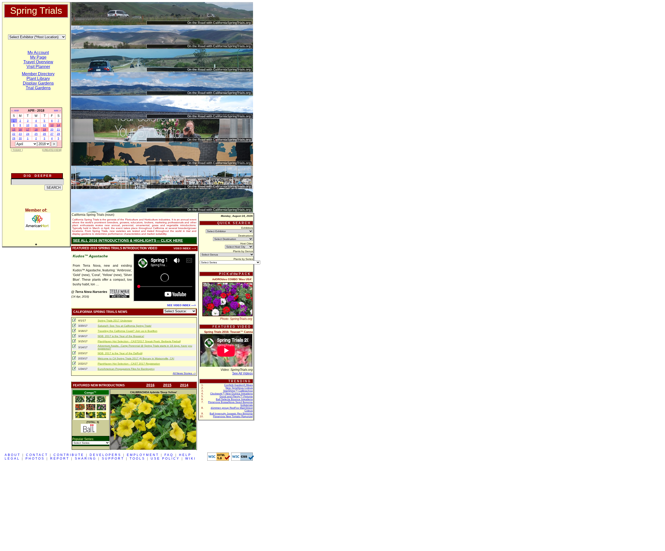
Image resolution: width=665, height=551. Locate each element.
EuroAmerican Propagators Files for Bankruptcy (126, 368)
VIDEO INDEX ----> (185, 248)
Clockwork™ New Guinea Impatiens (231, 393)
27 (52, 133)
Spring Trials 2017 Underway (115, 320)
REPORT (59, 458)
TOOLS (137, 458)
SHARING (85, 458)
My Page (38, 57)
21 (58, 129)
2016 (150, 385)
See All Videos (242, 373)
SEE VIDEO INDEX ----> (181, 305)
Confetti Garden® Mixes (238, 385)
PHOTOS (35, 458)
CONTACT (37, 455)
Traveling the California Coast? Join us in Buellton (127, 331)
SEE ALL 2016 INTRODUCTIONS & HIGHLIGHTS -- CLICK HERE (128, 240)
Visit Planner (38, 66)
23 (20, 133)
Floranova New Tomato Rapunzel (233, 416)
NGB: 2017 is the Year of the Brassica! (121, 336)
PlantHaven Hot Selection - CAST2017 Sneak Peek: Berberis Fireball (139, 341)
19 (44, 129)
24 (27, 133)
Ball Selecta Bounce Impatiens (234, 399)
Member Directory (38, 74)
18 (36, 129)
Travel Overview (38, 62)
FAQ (169, 455)
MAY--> (57, 111)
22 (13, 133)
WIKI (190, 458)
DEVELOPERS (105, 455)
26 (44, 133)
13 (52, 125)
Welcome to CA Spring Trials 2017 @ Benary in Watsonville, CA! (136, 358)
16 (20, 129)
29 (13, 138)
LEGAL (12, 458)
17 (27, 129)
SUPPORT (113, 458)
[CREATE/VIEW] (52, 150)
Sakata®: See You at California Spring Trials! (124, 325)
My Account (38, 52)
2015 (167, 385)
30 (20, 138)
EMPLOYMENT (143, 455)
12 (44, 125)
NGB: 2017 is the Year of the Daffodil (120, 353)
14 (58, 125)
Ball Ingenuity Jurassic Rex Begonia (231, 413)
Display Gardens (38, 83)
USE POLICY (165, 458)
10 (27, 125)
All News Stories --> (184, 373)
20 (52, 129)
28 (58, 133)
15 (13, 129)
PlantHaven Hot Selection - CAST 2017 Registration (129, 363)
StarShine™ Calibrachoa (238, 390)
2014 (184, 385)
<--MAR (15, 111)
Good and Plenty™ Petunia (236, 396)
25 (36, 133)
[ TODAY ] (17, 150)
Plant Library (38, 78)
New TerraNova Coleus (239, 387)
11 (36, 125)
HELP (185, 455)
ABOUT (13, 455)
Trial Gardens (38, 88)
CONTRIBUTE (69, 455)
